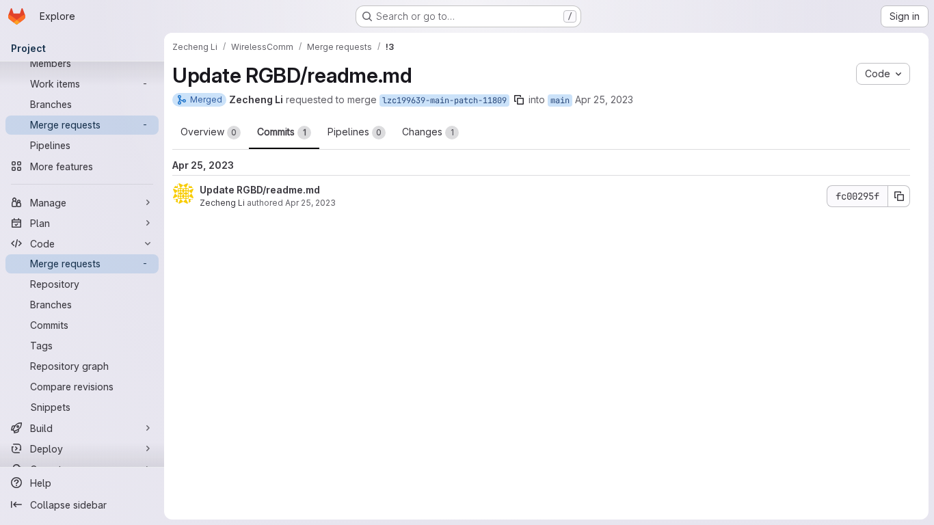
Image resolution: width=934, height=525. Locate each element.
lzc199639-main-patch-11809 (444, 100)
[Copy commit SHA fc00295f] (899, 196)
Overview (209, 131)
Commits (281, 131)
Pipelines (355, 131)
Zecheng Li (222, 203)
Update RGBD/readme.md (260, 190)
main (560, 100)
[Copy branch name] (519, 100)
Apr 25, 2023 (604, 99)
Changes (428, 131)
